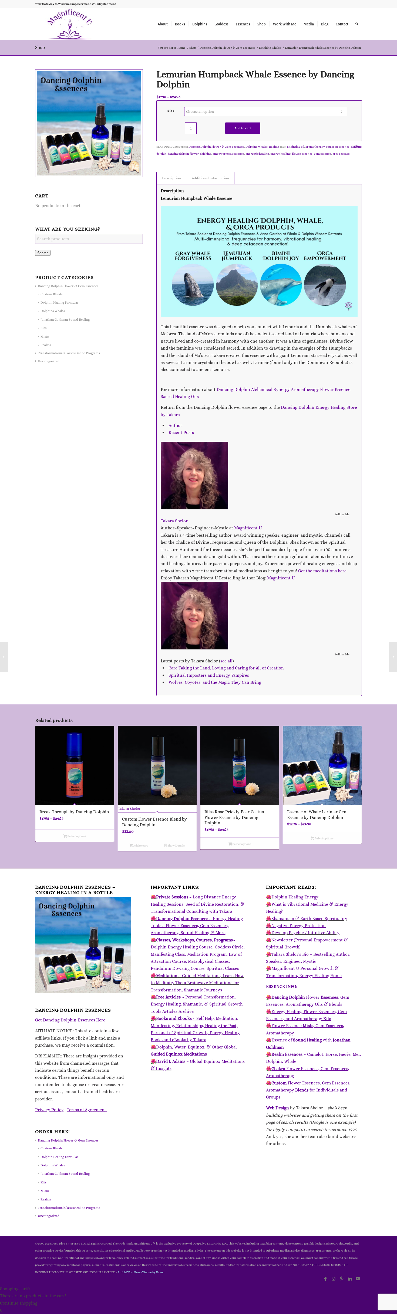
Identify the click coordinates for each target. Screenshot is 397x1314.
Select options (76, 836)
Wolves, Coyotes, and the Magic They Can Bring (215, 682)
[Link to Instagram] (333, 1279)
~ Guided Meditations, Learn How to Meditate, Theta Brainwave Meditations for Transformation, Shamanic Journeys (197, 983)
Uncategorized (48, 361)
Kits (43, 328)
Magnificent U (248, 527)
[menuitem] (162, 24)
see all (226, 660)
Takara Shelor (174, 520)
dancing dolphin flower (183, 153)
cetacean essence (337, 146)
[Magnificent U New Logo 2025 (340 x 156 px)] (70, 24)
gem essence (322, 153)
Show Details (176, 845)
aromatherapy (315, 146)
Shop (40, 47)
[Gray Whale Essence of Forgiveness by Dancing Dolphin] (4, 657)
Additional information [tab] (210, 178)
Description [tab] (171, 178)
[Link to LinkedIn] (350, 1279)
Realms (46, 345)
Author (175, 425)
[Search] (357, 24)
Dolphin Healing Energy (294, 897)
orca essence (341, 153)
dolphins (205, 153)
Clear (358, 146)
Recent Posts (181, 432)
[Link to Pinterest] (342, 1279)
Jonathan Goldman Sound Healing (65, 319)
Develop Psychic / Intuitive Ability (305, 932)
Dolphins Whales (53, 311)
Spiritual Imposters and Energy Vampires (209, 675)
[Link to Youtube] (358, 1279)
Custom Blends (51, 294)
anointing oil (295, 146)
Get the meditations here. (323, 570)
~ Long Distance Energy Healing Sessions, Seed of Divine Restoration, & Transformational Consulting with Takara (197, 904)
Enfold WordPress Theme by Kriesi (141, 1272)
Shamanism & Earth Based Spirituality (309, 918)
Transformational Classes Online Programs (69, 353)
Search (42, 253)
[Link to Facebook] (325, 1279)
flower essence (302, 153)
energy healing (280, 153)
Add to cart (242, 128)
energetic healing (257, 153)
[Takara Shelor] (194, 507)
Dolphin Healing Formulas (59, 302)
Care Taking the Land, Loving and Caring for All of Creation (226, 668)
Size (171, 110)
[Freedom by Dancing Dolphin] (393, 657)
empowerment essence (228, 153)
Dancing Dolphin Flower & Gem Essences (68, 286)
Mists (45, 337)
